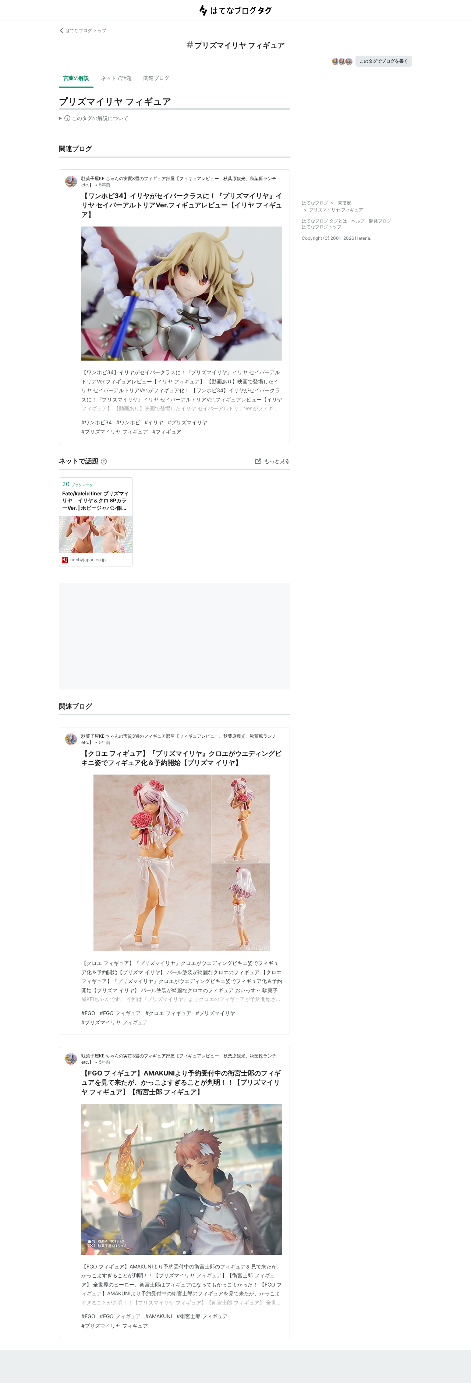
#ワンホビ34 (96, 422)
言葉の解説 (76, 78)
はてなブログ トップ (85, 30)
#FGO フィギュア (120, 1013)
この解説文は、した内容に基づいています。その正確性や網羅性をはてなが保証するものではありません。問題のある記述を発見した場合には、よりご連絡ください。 (93, 119)
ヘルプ (358, 221)
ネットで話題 (116, 78)
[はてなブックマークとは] (104, 461)
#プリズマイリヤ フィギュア (114, 431)
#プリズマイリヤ (187, 422)
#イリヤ (154, 422)
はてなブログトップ (321, 226)
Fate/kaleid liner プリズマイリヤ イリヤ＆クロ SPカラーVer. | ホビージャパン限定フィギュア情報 (95, 501)
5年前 (104, 184)
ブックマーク (77, 484)
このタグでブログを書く (384, 61)
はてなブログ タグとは (324, 221)
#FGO (88, 1013)
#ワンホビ (128, 422)
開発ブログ (380, 221)
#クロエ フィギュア (168, 1013)
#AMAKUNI (158, 1316)
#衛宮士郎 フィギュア (202, 1316)
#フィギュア (166, 431)
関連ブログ (156, 78)
